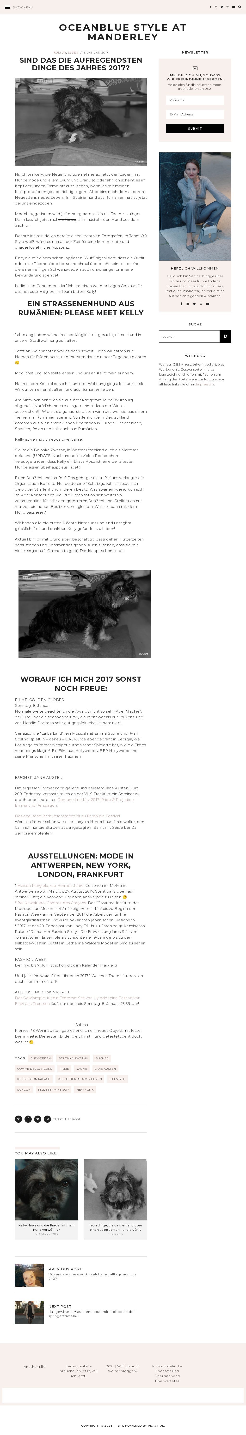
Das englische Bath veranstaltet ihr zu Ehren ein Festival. (68, 816)
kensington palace (33, 1079)
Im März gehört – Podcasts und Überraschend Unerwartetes (167, 1373)
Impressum (205, 384)
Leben (73, 52)
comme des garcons (34, 1068)
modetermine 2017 (53, 1089)
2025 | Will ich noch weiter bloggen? (123, 1368)
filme (64, 1068)
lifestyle (117, 1079)
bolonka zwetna (73, 1058)
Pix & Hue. (156, 1425)
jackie (82, 1068)
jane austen (105, 1068)
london (24, 1089)
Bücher (102, 1058)
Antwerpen (41, 1058)
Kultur (60, 52)
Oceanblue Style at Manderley (123, 32)
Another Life (35, 1367)
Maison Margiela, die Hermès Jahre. (50, 885)
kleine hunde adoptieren (80, 1079)
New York (85, 1089)
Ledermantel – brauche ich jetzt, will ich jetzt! (79, 1371)
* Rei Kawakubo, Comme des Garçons (50, 903)
